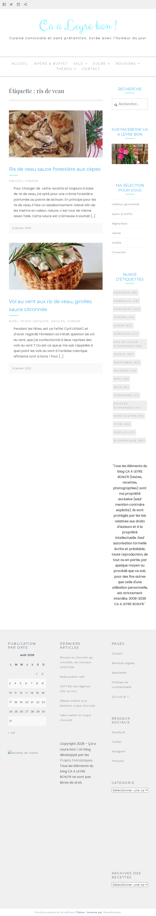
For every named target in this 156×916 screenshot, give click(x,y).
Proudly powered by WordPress (54, 912)
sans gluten (129, 415)
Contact (91, 69)
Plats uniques (35, 321)
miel (121, 378)
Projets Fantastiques (76, 760)
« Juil (11, 732)
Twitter (116, 741)
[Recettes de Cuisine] (23, 753)
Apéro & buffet (51, 63)
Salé (78, 63)
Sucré (99, 63)
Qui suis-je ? (120, 696)
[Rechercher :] (130, 104)
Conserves (119, 252)
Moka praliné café (72, 676)
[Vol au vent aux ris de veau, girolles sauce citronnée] (56, 288)
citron (124, 317)
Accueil (20, 63)
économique (129, 440)
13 (26, 692)
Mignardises (120, 223)
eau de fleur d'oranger (128, 343)
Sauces (16, 180)
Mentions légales (123, 663)
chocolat (127, 308)
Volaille (116, 242)
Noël (13, 321)
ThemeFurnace (112, 912)
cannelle (126, 300)
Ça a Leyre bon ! (78, 26)
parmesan (126, 395)
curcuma (126, 333)
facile (124, 354)
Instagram (118, 751)
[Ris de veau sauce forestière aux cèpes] (56, 156)
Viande (32, 180)
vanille (124, 432)
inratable (127, 362)
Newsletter (119, 672)
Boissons (126, 63)
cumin (123, 325)
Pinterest (118, 760)
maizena (125, 370)
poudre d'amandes (127, 405)
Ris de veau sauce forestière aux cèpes (55, 169)
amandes (126, 292)
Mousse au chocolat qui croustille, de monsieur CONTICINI (76, 662)
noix (121, 387)
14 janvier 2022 (21, 228)
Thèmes (64, 69)
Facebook (118, 732)
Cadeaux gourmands (126, 204)
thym (122, 424)
